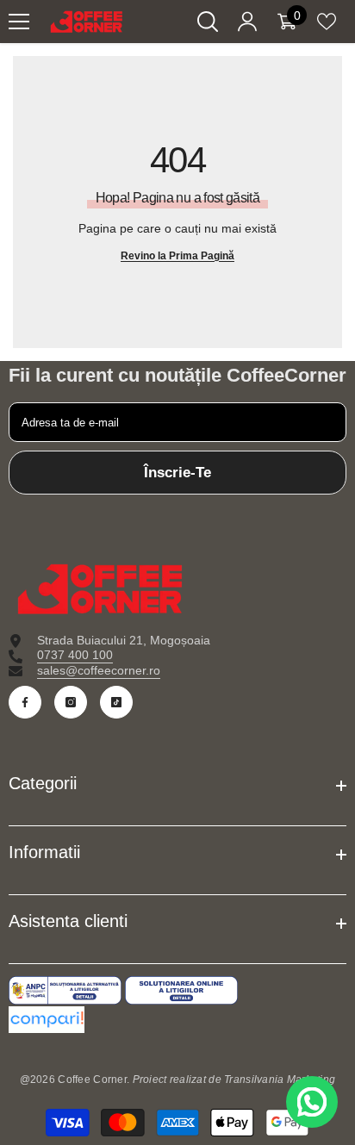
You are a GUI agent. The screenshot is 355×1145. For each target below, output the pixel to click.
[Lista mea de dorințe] (326, 21)
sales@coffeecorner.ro (98, 670)
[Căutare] (207, 21)
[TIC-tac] (116, 702)
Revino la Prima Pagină (177, 256)
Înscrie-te (177, 472)
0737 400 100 (75, 655)
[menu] (19, 21)
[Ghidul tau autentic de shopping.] (177, 1019)
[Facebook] (25, 702)
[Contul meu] (247, 21)
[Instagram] (70, 702)
